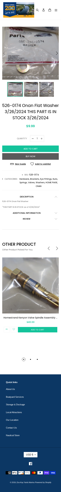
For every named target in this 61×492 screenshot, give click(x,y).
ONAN (38, 186)
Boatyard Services (15, 397)
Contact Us (11, 427)
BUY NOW (30, 156)
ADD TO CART (31, 148)
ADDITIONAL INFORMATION (27, 213)
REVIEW (26, 218)
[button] (57, 53)
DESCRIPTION (26, 196)
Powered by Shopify (43, 482)
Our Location (12, 420)
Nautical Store (13, 435)
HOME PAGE (51, 182)
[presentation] (48, 248)
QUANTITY (22, 138)
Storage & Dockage (15, 404)
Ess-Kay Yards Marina (25, 482)
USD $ (29, 454)
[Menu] (56, 10)
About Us (10, 389)
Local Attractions (14, 412)
